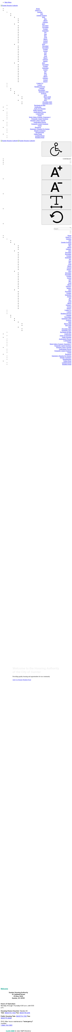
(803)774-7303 (10, 1013)
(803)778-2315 (25, 1013)
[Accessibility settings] (56, 149)
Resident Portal (27, 680)
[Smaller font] (56, 187)
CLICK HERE (10, 1031)
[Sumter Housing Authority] (9, 5)
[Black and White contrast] (70, 162)
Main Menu (7, 2)
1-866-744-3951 (6, 1025)
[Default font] (56, 217)
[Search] (70, 227)
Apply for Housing (18, 680)
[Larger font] (56, 172)
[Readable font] (56, 202)
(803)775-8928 (6, 1018)
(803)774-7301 (21, 1016)
